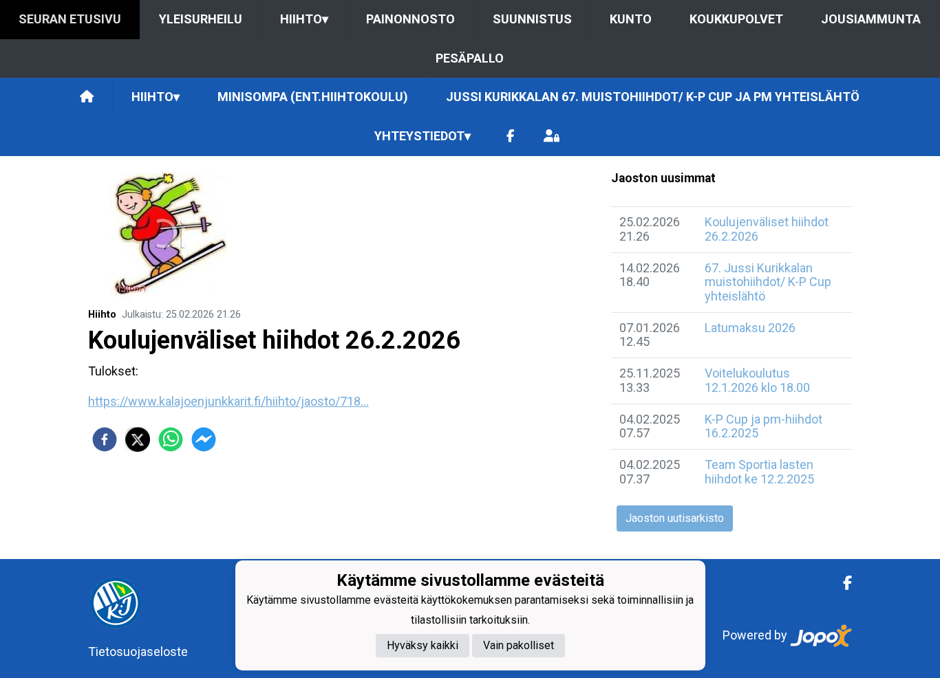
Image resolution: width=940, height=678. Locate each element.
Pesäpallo (470, 58)
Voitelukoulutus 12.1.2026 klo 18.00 (757, 380)
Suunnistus (532, 19)
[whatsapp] (170, 439)
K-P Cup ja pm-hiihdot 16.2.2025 (763, 426)
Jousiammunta (871, 19)
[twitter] (137, 439)
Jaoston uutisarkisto (675, 518)
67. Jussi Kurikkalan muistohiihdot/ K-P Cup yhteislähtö (768, 282)
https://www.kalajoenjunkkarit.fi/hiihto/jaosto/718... (228, 401)
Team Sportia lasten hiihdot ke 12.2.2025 (759, 471)
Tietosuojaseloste (138, 651)
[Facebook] (510, 136)
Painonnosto (410, 19)
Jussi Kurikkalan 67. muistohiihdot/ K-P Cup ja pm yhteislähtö (652, 96)
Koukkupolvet (736, 19)
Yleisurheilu (200, 19)
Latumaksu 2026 (750, 327)
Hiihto (304, 19)
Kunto (631, 19)
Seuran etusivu (70, 19)
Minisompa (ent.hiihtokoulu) (312, 96)
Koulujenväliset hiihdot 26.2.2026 (767, 229)
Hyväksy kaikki (422, 646)
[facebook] (104, 439)
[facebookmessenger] (203, 439)
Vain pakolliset (518, 646)
